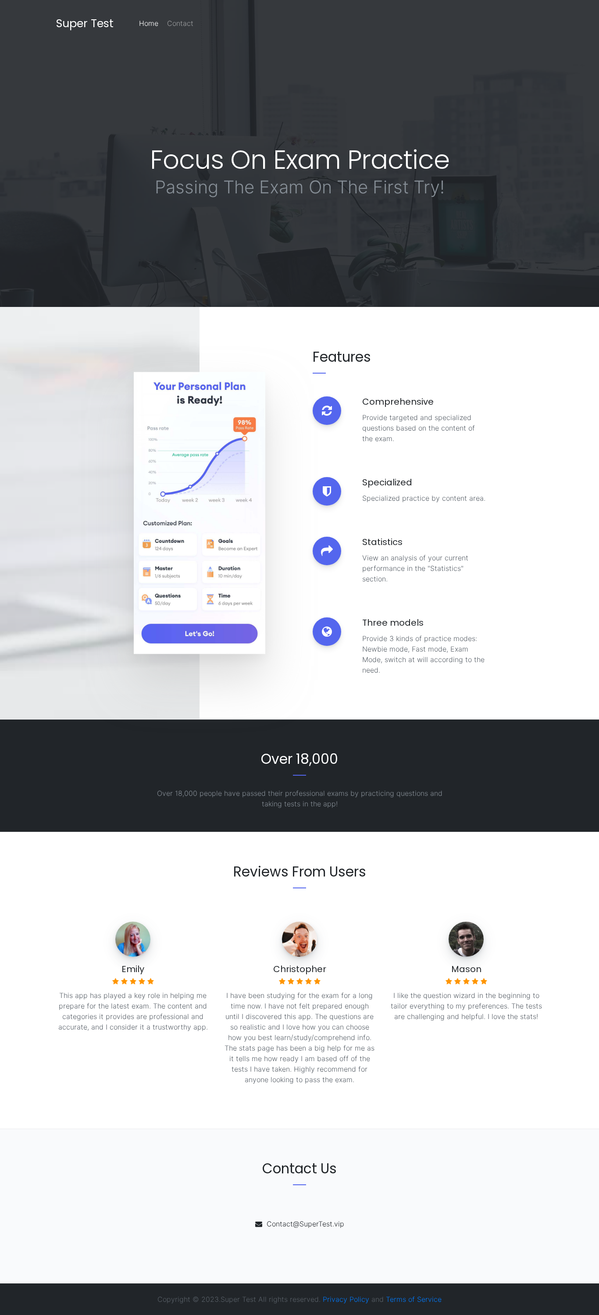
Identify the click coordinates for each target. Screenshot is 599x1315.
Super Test (85, 23)
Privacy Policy (346, 1299)
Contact (180, 23)
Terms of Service (414, 1299)
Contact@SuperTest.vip (305, 1223)
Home (148, 23)
